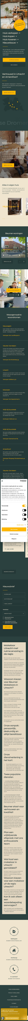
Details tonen (20, 525)
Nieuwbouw (9, 42)
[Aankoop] (14, 952)
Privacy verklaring (14, 992)
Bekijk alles (7, 261)
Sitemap (14, 1003)
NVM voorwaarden (14, 989)
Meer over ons (8, 165)
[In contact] (14, 971)
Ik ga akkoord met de (11, 622)
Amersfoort (21, 153)
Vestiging (6, 609)
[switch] (24, 510)
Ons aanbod (14, 65)
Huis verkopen (10, 33)
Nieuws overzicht (9, 571)
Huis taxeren (9, 39)
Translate (20, 1)
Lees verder (10, 549)
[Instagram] (18, 294)
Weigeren (14, 538)
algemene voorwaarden (11, 622)
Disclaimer (14, 996)
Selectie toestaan (14, 534)
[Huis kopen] (11, 206)
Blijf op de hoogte (13, 290)
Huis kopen (9, 36)
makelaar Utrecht (13, 153)
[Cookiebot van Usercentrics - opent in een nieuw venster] (20, 481)
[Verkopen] (14, 933)
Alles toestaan (14, 529)
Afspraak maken (14, 59)
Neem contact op (9, 92)
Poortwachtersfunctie (14, 999)
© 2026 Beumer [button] (14, 1006)
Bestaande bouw (9, 617)
